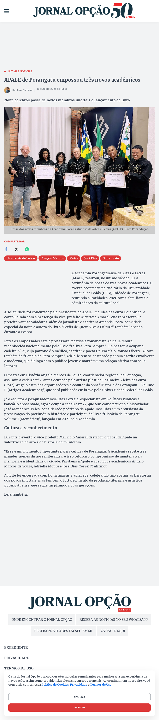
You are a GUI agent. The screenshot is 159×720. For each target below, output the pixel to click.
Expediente (16, 647)
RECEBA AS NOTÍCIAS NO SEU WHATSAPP (114, 619)
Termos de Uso (101, 684)
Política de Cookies (55, 684)
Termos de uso (19, 668)
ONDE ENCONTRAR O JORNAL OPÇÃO (41, 619)
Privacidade (16, 658)
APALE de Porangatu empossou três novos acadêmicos (72, 80)
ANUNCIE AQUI (112, 631)
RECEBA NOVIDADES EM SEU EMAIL (63, 631)
